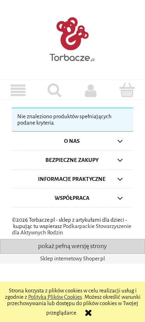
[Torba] (127, 90)
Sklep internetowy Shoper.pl (72, 258)
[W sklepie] (18, 91)
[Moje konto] (90, 90)
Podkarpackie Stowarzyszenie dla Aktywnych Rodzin (71, 229)
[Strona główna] (72, 38)
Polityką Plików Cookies (55, 297)
